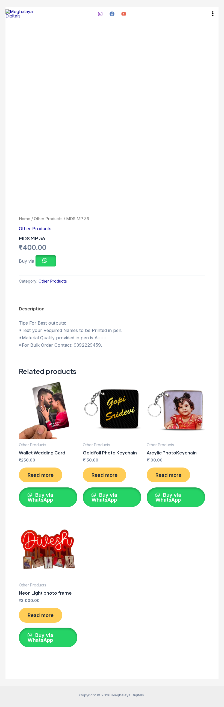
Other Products (48, 218)
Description (32, 308)
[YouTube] (123, 13)
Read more (41, 475)
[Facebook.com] (112, 13)
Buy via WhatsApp (40, 497)
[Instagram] (100, 13)
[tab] (32, 309)
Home (24, 218)
